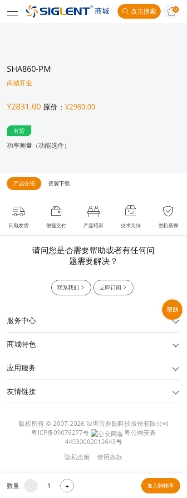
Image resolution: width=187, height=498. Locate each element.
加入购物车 (160, 485)
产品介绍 (24, 183)
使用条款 (110, 457)
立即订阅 (110, 287)
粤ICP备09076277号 (60, 432)
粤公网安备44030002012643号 (110, 437)
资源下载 (59, 183)
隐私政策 (77, 457)
